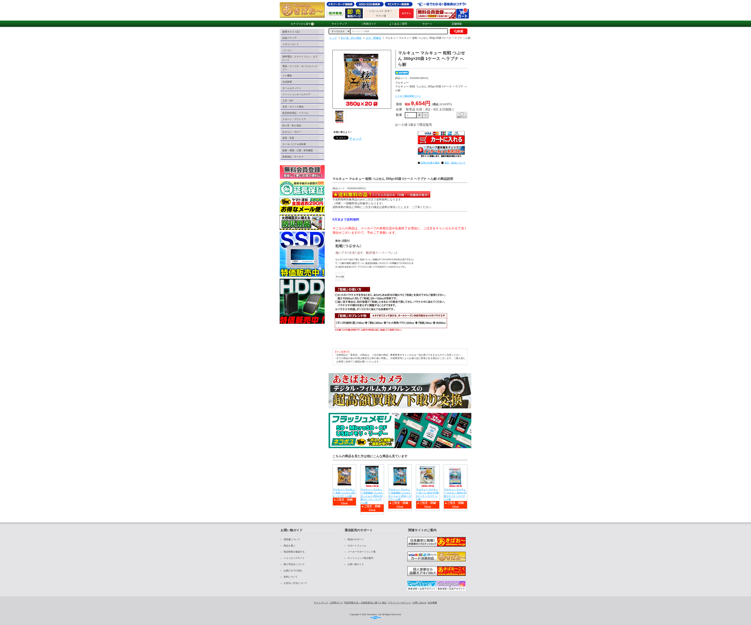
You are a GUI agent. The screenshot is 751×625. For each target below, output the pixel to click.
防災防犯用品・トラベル (295, 113)
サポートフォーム (357, 545)
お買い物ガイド (356, 564)
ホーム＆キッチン (291, 88)
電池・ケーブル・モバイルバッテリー (300, 68)
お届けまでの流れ (293, 570)
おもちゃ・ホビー (291, 131)
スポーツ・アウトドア (294, 119)
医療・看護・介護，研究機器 (297, 150)
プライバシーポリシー (399, 602)
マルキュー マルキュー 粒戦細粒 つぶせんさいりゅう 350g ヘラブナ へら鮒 (399, 494)
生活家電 (287, 81)
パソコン (287, 50)
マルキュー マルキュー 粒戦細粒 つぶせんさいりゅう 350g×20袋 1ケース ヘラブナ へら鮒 (372, 496)
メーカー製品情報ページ (408, 96)
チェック (355, 138)
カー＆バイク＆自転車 (294, 144)
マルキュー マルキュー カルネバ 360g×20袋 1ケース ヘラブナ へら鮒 (455, 494)
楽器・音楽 (288, 138)
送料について (291, 576)
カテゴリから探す (301, 23)
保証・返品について (454, 162)
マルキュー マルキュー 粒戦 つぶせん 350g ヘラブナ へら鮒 (344, 492)
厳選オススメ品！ (291, 31)
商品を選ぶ (289, 545)
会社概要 (432, 602)
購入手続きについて (294, 564)
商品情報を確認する (294, 551)
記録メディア (289, 38)
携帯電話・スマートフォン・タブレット (300, 58)
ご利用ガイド (368, 23)
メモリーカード (290, 44)
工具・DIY (287, 100)
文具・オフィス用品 (293, 106)
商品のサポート (356, 539)
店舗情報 (457, 23)
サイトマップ (339, 23)
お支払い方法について (295, 583)
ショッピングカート (294, 558)
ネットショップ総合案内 (360, 558)
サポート (427, 23)
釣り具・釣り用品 (291, 125)
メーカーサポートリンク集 (362, 551)
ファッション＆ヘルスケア (296, 94)
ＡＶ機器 (287, 75)
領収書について (292, 539)
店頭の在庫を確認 (430, 162)
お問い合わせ (419, 602)
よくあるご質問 (398, 23)
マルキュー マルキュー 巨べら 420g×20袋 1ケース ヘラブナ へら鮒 (427, 494)
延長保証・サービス (293, 156)
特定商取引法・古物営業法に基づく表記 (365, 602)
